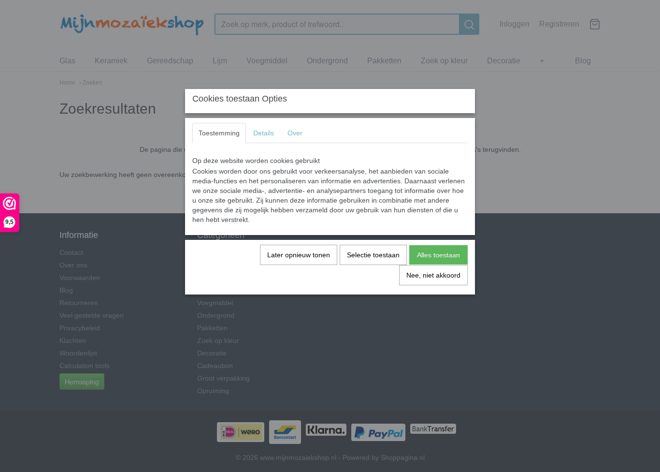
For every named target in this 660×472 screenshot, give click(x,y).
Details (263, 133)
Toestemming (219, 133)
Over (294, 133)
